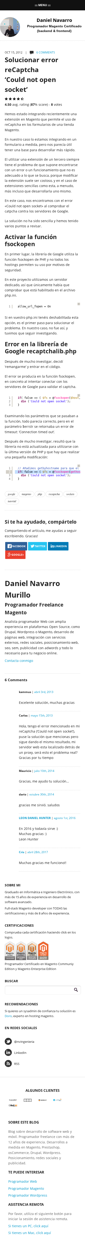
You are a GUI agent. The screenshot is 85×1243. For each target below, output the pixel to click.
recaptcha (54, 494)
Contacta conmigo (19, 660)
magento (26, 494)
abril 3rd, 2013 (43, 692)
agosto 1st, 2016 (65, 818)
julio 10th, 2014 (44, 771)
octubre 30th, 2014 (41, 794)
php (40, 494)
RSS (16, 1064)
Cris (21, 852)
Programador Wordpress (27, 1195)
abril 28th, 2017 (37, 852)
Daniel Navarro (54, 20)
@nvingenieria (24, 1041)
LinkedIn (20, 1053)
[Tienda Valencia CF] (42, 1099)
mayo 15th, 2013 (42, 715)
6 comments (45, 52)
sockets (70, 494)
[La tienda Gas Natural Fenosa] (57, 1099)
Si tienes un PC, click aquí (28, 1226)
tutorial (12, 501)
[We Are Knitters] (12, 1099)
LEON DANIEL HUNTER (35, 818)
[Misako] (27, 1099)
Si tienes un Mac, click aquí (29, 1233)
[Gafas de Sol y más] (12, 1105)
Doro (8, 1016)
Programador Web (22, 1181)
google (11, 494)
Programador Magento (26, 1188)
